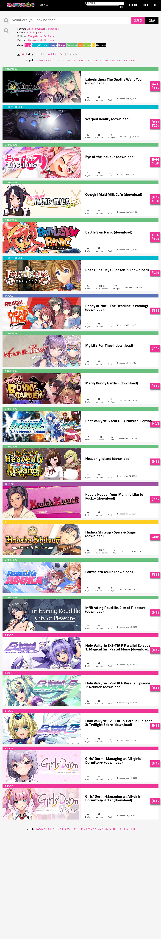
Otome (87, 45)
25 (102, 60)
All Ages (31, 32)
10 (51, 60)
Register (133, 5)
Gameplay (72, 45)
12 (57, 60)
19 (82, 60)
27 (109, 60)
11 (54, 60)
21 (89, 60)
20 (85, 60)
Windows (33, 40)
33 (130, 60)
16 (71, 60)
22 (92, 60)
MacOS (43, 40)
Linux (51, 40)
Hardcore (101, 45)
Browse (44, 5)
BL (93, 45)
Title (36, 54)
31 (123, 60)
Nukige (61, 45)
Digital (29, 29)
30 (120, 60)
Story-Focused (40, 45)
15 (68, 60)
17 (75, 60)
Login (145, 5)
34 (134, 60)
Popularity (72, 54)
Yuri (80, 45)
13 (61, 60)
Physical (39, 29)
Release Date (57, 54)
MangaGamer (21, 5)
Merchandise (52, 29)
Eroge (28, 45)
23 (95, 60)
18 (78, 60)
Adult (40, 32)
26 (106, 60)
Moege (53, 45)
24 (99, 60)
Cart (155, 5)
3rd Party (49, 36)
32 (127, 60)
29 (116, 60)
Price (43, 54)
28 (113, 60)
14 (64, 60)
